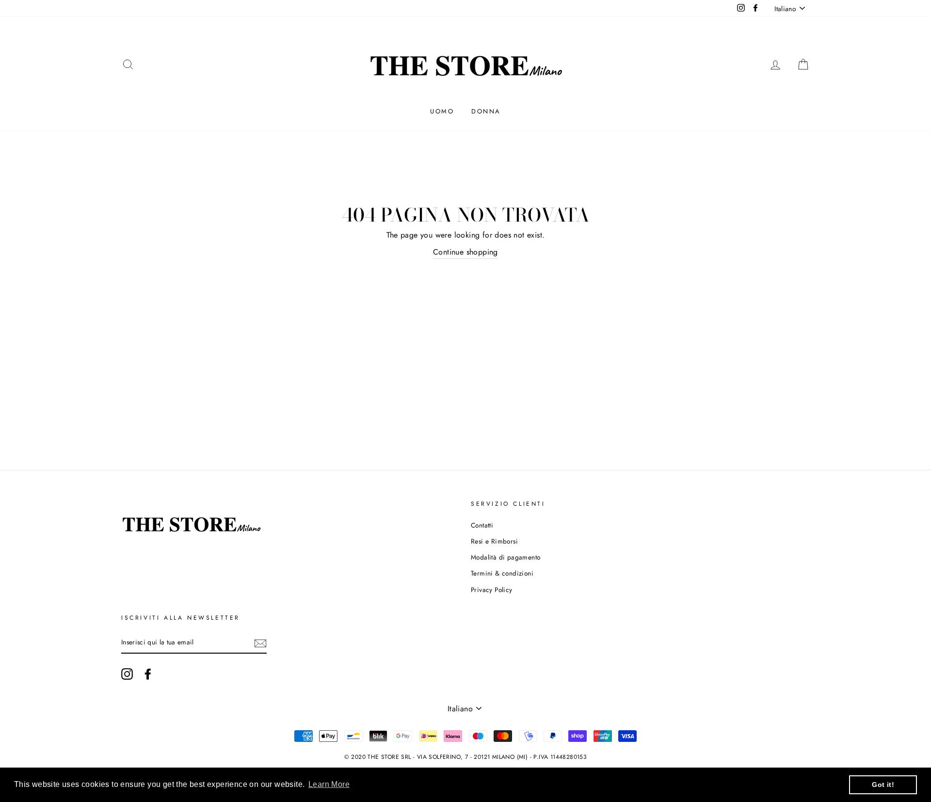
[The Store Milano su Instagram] (127, 674)
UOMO (442, 111)
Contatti (482, 525)
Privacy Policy (492, 589)
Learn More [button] (329, 784)
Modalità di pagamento (505, 557)
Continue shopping (465, 251)
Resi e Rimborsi (494, 541)
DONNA (486, 111)
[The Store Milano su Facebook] (148, 674)
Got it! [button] (883, 784)
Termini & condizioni (502, 573)
